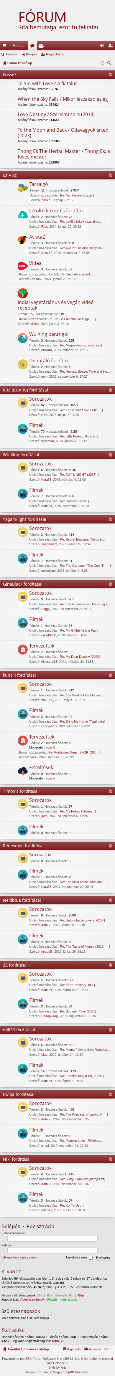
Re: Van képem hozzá (76, 195)
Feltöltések (41, 768)
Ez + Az (10, 175)
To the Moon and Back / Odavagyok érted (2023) (63, 133)
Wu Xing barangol (48, 334)
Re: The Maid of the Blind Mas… (83, 882)
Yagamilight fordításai (24, 519)
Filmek (36, 425)
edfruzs (46, 1210)
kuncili (50, 747)
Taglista (42, 47)
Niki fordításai (17, 1159)
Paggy (45, 609)
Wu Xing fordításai (21, 454)
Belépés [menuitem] (103, 47)
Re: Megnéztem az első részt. (81, 345)
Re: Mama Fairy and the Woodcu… (85, 1049)
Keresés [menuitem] (109, 63)
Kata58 (46, 479)
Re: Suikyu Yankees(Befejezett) (82, 1179)
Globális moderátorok (61, 1299)
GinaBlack (48, 635)
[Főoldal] (57, 20)
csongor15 (49, 726)
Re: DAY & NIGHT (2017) (78, 474)
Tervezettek (41, 646)
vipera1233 (49, 661)
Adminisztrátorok (32, 1299)
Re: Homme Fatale (73, 501)
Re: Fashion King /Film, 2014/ (81, 1076)
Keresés (11, 54)
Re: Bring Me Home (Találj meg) (82, 721)
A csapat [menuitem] (95, 1349)
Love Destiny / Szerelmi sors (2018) (56, 115)
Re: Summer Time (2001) (78, 1011)
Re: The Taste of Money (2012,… (84, 946)
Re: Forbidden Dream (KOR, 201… (73, 752)
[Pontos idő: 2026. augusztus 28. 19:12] (102, 63)
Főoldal (18, 46)
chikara (46, 350)
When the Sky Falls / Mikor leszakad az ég (63, 99)
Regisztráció (55, 54)
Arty (64, 1367)
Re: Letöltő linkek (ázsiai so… (81, 221)
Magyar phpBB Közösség (71, 1372)
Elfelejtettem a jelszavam (19, 1257)
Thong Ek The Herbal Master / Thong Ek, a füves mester (64, 154)
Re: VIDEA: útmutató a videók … (71, 274)
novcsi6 (46, 951)
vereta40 (47, 441)
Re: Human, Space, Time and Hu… (85, 371)
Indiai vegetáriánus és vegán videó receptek (56, 305)
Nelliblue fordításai (22, 900)
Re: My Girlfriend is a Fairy (79, 630)
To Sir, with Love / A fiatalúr (47, 84)
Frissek (10, 74)
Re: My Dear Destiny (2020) (80, 656)
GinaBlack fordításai (22, 584)
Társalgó (38, 184)
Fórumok (33, 47)
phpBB (24, 1358)
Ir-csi (45, 1145)
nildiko (46, 200)
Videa (35, 263)
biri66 (33, 757)
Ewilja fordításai (18, 1094)
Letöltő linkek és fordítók (56, 211)
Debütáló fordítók (49, 361)
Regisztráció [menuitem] (112, 47)
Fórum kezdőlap (36, 1349)
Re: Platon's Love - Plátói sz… (81, 1140)
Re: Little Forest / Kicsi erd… (80, 436)
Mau (44, 1054)
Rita (44, 226)
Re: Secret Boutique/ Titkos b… (82, 539)
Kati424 (46, 506)
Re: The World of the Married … (82, 695)
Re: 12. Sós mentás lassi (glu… (70, 319)
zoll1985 (47, 700)
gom (44, 376)
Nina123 (58, 1341)
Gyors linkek (5, 47)
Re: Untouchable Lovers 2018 (81, 920)
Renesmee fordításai (23, 845)
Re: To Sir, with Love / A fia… (80, 410)
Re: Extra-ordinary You (76, 985)
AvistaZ (37, 237)
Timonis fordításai (21, 791)
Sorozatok (40, 399)
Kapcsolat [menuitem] (74, 1349)
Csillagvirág (49, 1016)
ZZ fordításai (15, 965)
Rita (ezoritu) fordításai (25, 390)
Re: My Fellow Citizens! (76, 811)
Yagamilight (49, 544)
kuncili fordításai (19, 675)
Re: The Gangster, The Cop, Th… (84, 565)
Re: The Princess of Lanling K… (83, 1114)
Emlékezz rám (77, 1257)
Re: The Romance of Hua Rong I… (85, 604)
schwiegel (48, 570)
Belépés (31, 54)
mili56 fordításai (19, 1030)
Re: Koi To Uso (70, 1205)
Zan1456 (36, 279)
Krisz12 (46, 253)
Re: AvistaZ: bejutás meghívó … (83, 248)
